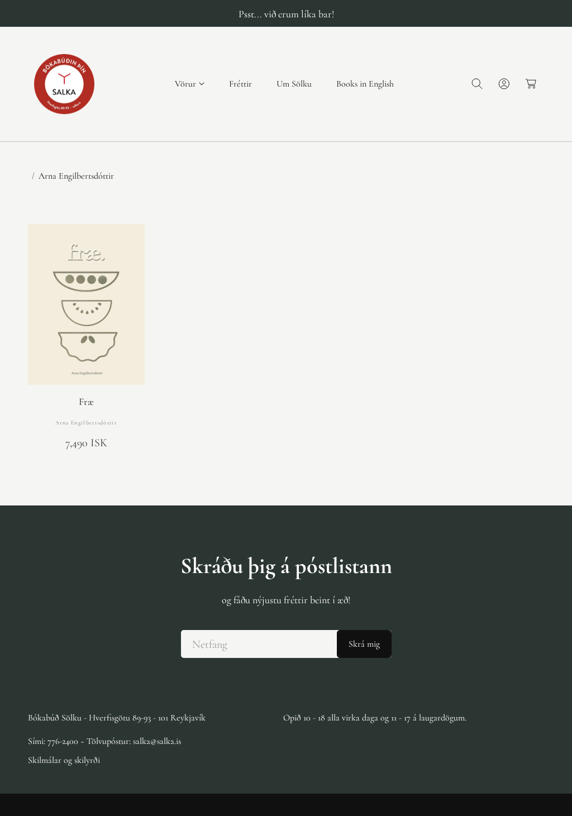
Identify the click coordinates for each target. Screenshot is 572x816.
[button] (190, 84)
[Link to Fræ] (86, 304)
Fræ (86, 402)
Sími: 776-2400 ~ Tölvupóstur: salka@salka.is (104, 741)
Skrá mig (364, 644)
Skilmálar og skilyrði (64, 760)
